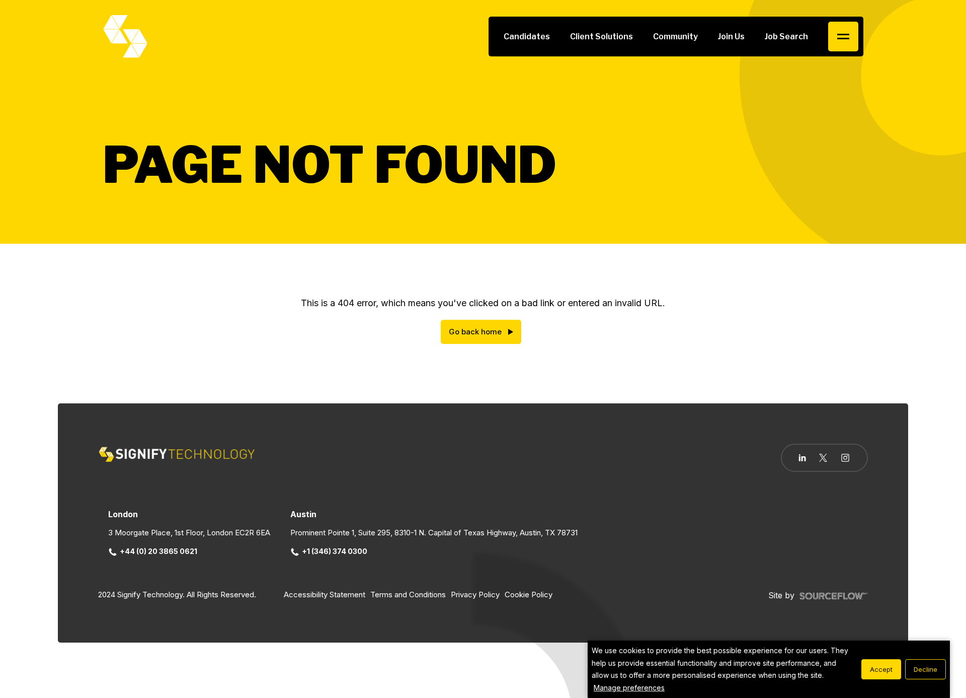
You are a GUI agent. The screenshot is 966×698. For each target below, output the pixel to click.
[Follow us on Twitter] (823, 458)
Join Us (731, 36)
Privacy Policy (475, 594)
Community (675, 36)
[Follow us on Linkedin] (802, 458)
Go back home (475, 331)
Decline (925, 669)
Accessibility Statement (324, 594)
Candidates (527, 36)
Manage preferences (629, 687)
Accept (881, 669)
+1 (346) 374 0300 (334, 551)
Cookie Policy (528, 594)
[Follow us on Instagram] (845, 459)
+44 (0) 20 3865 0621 (158, 551)
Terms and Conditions (408, 594)
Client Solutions (601, 36)
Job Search (786, 36)
